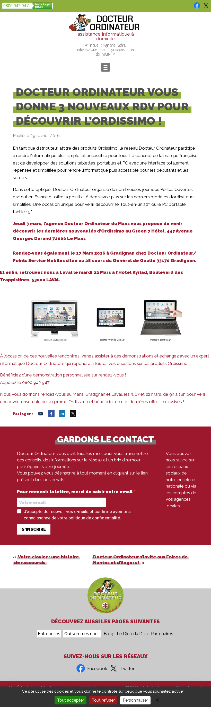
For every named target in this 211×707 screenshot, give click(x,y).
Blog (108, 633)
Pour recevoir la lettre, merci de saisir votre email (75, 492)
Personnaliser (135, 700)
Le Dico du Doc (132, 633)
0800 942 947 (16, 5)
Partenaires (162, 633)
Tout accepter (70, 700)
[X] (73, 415)
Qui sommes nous (82, 633)
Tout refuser (103, 700)
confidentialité (106, 517)
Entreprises (49, 633)
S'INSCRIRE (34, 529)
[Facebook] (51, 415)
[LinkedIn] (62, 415)
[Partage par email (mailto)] (40, 415)
